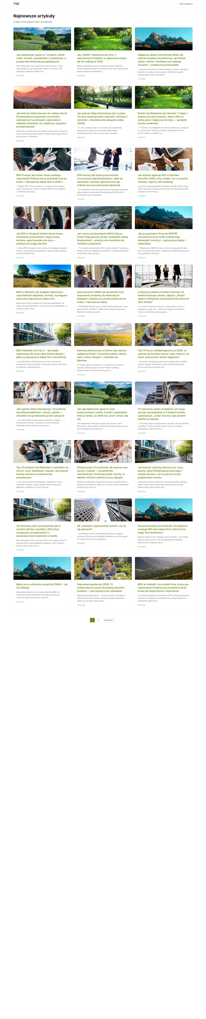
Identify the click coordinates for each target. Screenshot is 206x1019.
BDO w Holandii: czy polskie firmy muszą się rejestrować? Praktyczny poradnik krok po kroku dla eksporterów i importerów (163, 587)
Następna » (109, 620)
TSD (16, 3)
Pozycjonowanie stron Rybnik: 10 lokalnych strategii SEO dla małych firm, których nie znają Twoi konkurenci (162, 529)
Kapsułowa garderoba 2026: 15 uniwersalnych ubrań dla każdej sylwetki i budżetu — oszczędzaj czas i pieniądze (101, 587)
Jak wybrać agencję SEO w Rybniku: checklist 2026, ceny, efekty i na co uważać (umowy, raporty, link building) (163, 178)
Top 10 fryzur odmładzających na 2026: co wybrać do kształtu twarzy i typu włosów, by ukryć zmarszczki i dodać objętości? (163, 354)
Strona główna (186, 4)
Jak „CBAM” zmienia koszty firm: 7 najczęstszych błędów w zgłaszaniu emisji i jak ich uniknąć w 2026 (102, 58)
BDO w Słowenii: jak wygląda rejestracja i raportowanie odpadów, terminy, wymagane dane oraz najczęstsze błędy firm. (41, 295)
